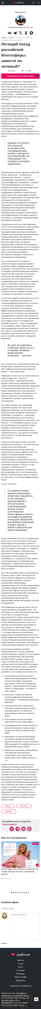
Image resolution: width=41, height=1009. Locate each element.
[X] (20, 32)
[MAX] (31, 32)
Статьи (20, 964)
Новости (20, 960)
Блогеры (24, 806)
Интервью (20, 970)
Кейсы (20, 967)
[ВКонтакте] (9, 32)
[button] (11, 892)
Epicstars (29, 27)
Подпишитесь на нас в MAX (20, 76)
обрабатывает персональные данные (14, 996)
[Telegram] (15, 32)
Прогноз (9, 811)
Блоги (8, 806)
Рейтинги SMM (20, 977)
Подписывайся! (9, 824)
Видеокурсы (20, 980)
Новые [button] (4, 943)
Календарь (20, 974)
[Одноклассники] (25, 32)
